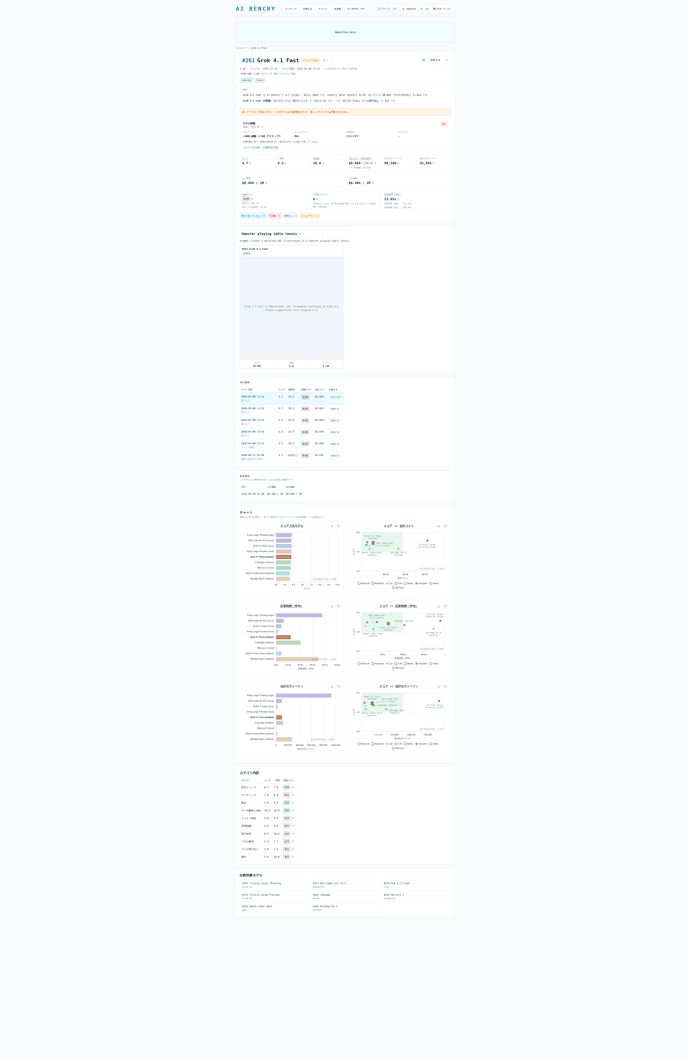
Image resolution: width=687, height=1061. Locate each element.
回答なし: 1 (290, 216)
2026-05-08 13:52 (252, 396)
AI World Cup (356, 9)
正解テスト (247, 194)
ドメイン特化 (248, 818)
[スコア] (250, 163)
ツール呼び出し (250, 849)
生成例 (337, 9)
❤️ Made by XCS (442, 9)
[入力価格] (266, 183)
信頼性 (316, 158)
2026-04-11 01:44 (252, 455)
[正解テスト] (252, 199)
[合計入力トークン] (433, 163)
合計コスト (407, 526)
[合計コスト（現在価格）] (375, 163)
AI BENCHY (256, 9)
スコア (245, 158)
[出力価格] (373, 183)
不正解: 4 (274, 216)
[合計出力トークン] (398, 163)
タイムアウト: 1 (309, 216)
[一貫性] (285, 163)
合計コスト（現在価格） (360, 158)
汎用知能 (246, 825)
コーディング (248, 795)
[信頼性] (323, 163)
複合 (243, 802)
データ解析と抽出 (251, 810)
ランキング (291, 9)
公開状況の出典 (270, 147)
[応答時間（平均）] (398, 199)
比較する (307, 9)
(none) (260, 80)
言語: (395, 9)
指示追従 (246, 833)
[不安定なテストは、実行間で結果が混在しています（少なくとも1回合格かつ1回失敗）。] (317, 199)
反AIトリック (249, 787)
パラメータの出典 (251, 147)
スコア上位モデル (291, 526)
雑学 (243, 856)
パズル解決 (247, 841)
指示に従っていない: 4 (253, 216)
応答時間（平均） (393, 194)
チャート (323, 9)
